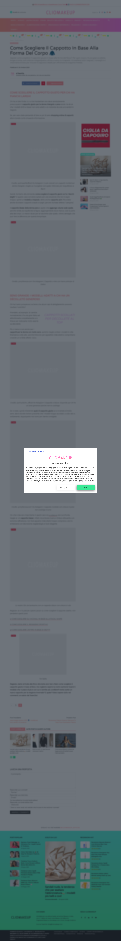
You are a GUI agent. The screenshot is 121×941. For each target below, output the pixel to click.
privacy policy (85, 482)
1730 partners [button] (38, 467)
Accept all (85, 488)
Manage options (65, 488)
